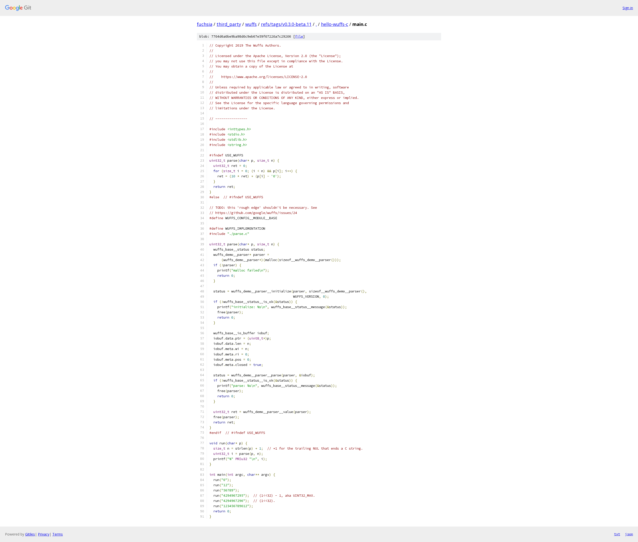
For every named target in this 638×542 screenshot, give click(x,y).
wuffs (251, 24)
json (629, 534)
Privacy (43, 534)
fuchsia (204, 24)
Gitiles (30, 534)
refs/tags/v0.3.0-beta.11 (286, 24)
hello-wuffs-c (334, 24)
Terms (57, 534)
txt (617, 534)
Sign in (628, 7)
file (299, 36)
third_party (229, 24)
